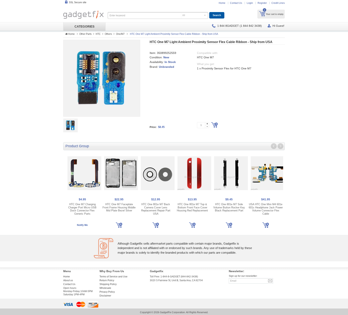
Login (250, 3)
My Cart (262, 13)
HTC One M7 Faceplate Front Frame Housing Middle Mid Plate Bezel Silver (119, 207)
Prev (274, 146)
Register (262, 3)
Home (222, 3)
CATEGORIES (84, 26)
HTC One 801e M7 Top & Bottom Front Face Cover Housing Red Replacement (192, 207)
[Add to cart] (214, 125)
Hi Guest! (278, 25)
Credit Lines (278, 3)
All (183, 15)
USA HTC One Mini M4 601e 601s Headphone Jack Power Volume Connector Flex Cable (266, 209)
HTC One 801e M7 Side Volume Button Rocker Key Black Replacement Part (229, 207)
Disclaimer (105, 295)
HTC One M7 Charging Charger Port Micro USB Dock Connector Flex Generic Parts (82, 209)
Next (280, 146)
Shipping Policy (108, 284)
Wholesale (105, 288)
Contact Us (236, 3)
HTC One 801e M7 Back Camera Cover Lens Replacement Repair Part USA (155, 209)
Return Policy (106, 280)
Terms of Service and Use (113, 276)
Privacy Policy (107, 291)
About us (68, 280)
